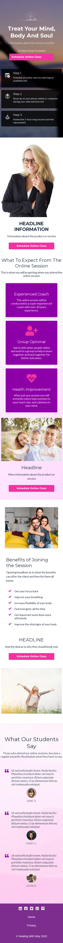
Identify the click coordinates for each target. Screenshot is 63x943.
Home (31, 917)
